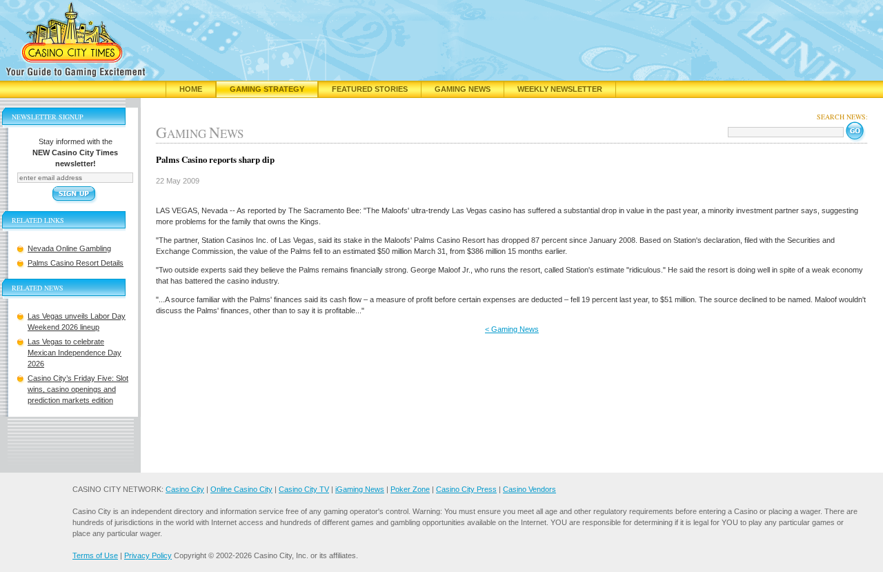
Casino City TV (304, 489)
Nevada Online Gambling (69, 248)
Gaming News (462, 89)
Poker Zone (410, 489)
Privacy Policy (148, 555)
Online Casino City (241, 489)
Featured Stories (370, 89)
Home (190, 89)
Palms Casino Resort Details (75, 263)
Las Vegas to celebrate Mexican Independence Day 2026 (74, 352)
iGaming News (359, 489)
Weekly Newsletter (559, 89)
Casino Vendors (529, 489)
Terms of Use (95, 555)
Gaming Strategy (267, 89)
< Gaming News (512, 329)
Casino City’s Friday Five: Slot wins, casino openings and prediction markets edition (78, 389)
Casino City (185, 489)
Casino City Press (466, 489)
